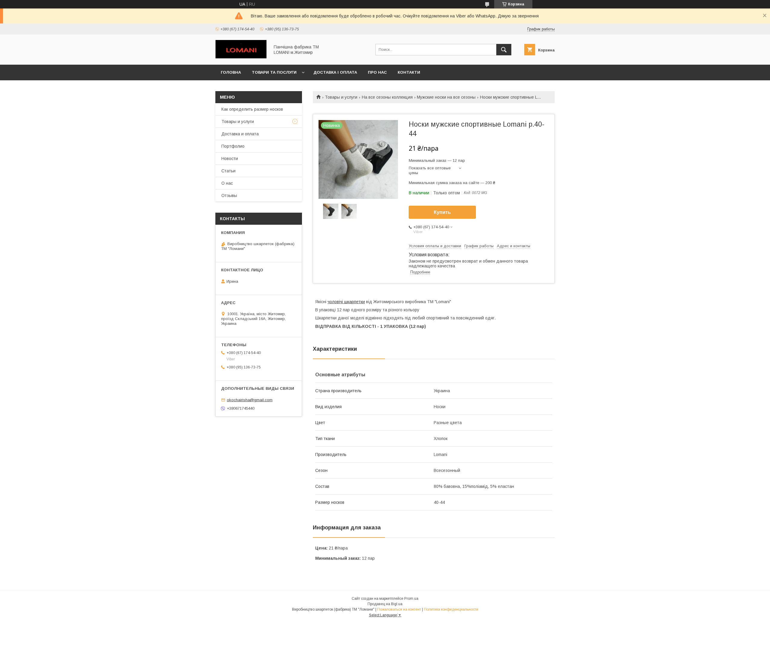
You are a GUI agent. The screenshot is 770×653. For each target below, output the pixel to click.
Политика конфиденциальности (451, 609)
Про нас (377, 72)
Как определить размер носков (252, 109)
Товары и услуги (341, 97)
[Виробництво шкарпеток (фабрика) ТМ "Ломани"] (240, 56)
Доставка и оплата (240, 133)
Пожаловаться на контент (399, 609)
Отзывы (229, 195)
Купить (442, 212)
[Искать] (503, 49)
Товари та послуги (274, 72)
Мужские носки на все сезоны (446, 97)
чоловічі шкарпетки (346, 301)
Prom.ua (411, 598)
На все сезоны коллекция (387, 97)
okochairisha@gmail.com (250, 400)
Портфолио (233, 146)
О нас (227, 183)
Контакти (409, 72)
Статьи (228, 170)
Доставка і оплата (335, 72)
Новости (229, 158)
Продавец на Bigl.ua (385, 604)
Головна (231, 72)
